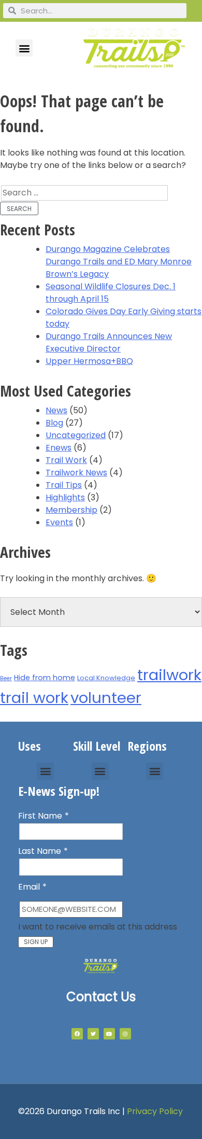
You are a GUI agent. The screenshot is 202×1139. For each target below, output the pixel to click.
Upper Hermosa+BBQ (89, 361)
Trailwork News (76, 473)
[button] (24, 48)
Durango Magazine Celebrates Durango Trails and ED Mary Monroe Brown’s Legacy (119, 261)
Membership (71, 510)
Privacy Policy (155, 1111)
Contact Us (101, 996)
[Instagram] (125, 1033)
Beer (6, 678)
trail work (34, 697)
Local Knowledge (106, 678)
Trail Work (66, 460)
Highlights (65, 497)
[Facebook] (77, 1033)
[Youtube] (109, 1033)
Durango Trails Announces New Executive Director (109, 342)
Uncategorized (76, 435)
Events (59, 522)
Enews (58, 448)
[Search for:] (84, 193)
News (56, 410)
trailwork (169, 674)
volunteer (105, 697)
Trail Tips (64, 485)
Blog (54, 423)
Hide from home (44, 677)
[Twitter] (93, 1033)
